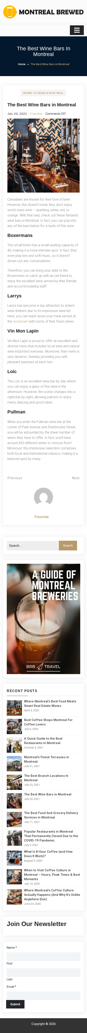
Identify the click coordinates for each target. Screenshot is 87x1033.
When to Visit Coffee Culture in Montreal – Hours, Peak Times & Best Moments (52, 874)
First (9, 963)
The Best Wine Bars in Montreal (41, 104)
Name (12, 947)
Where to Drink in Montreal (43, 93)
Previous (14, 478)
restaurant (20, 321)
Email (11, 986)
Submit (15, 1004)
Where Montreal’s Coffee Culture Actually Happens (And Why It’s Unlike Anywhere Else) (52, 894)
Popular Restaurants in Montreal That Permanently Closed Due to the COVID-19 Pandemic (51, 836)
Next (76, 478)
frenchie (36, 113)
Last (9, 979)
